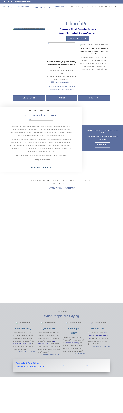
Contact (117, 7)
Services (95, 7)
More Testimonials (41, 167)
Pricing (80, 7)
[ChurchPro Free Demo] (25, 8)
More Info (102, 145)
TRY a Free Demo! (78, 38)
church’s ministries (27, 243)
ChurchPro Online (107, 7)
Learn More (29, 98)
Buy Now (93, 98)
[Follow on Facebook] (90, 403)
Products (88, 7)
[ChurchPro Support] (42, 8)
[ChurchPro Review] (58, 8)
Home (68, 7)
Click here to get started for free (61, 82)
